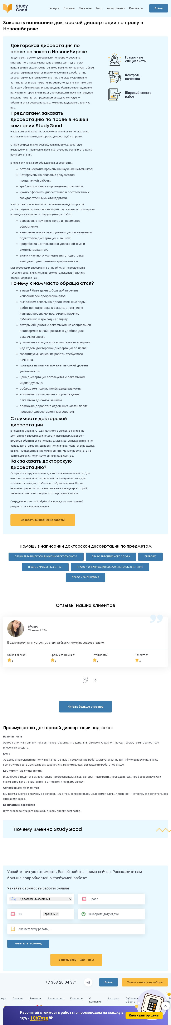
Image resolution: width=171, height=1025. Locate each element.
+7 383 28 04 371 (61, 982)
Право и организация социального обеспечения (110, 566)
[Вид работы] (40, 899)
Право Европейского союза (111, 556)
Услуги (54, 8)
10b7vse (39, 1018)
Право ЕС (150, 556)
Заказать (85, 8)
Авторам (113, 998)
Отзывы (69, 8)
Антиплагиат (116, 8)
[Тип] (51, 914)
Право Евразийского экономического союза (46, 556)
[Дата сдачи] (106, 914)
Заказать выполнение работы (43, 520)
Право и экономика (85, 577)
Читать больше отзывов (85, 706)
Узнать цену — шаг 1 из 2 (76, 959)
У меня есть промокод (28, 944)
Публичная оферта (132, 1000)
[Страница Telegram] (88, 982)
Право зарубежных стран (45, 566)
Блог (99, 8)
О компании (95, 1000)
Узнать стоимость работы (145, 982)
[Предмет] (101, 899)
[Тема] (35, 929)
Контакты (136, 8)
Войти (159, 8)
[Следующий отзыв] (95, 680)
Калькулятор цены (144, 1015)
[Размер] (26, 914)
